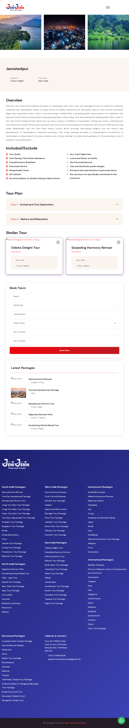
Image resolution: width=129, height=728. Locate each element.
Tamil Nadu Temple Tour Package (17, 679)
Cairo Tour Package (97, 628)
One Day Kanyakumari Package (44, 390)
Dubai (90, 624)
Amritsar (6, 599)
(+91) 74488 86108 (56, 655)
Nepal (90, 603)
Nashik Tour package (11, 658)
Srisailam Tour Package (12, 522)
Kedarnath (6, 649)
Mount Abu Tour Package (56, 526)
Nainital (5, 612)
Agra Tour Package (10, 590)
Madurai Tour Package (12, 556)
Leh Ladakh (7, 594)
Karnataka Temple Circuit (13, 696)
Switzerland (93, 577)
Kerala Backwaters (10, 535)
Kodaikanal (93, 535)
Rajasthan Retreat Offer (41, 414)
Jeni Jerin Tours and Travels (73, 723)
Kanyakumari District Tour (42, 403)
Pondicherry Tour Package (14, 552)
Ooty (4, 539)
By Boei (121, 726)
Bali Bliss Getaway (96, 565)
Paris (90, 585)
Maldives (92, 607)
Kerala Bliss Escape (96, 492)
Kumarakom (93, 552)
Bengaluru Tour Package (13, 526)
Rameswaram (8, 662)
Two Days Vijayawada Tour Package (18, 517)
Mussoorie (6, 607)
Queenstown (94, 615)
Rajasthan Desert (96, 500)
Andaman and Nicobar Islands (101, 517)
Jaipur (91, 522)
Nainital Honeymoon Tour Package (103, 539)
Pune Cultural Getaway (55, 496)
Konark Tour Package (54, 590)
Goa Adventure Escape (55, 492)
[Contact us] (121, 720)
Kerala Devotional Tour (12, 691)
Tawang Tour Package (55, 599)
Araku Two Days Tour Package (16, 513)
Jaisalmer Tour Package (56, 522)
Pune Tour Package (53, 517)
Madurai (5, 671)
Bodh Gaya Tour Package (56, 565)
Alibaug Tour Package (55, 530)
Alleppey (92, 543)
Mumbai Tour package (55, 500)
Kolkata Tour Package (55, 560)
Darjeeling (92, 505)
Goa (90, 530)
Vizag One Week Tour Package (16, 509)
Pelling (48, 577)
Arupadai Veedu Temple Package (17, 641)
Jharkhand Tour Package (56, 569)
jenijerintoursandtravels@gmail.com (64, 659)
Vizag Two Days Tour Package (16, 505)
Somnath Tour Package (55, 535)
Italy (90, 590)
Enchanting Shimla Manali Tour (44, 425)
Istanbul (91, 620)
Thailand (92, 581)
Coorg (91, 513)
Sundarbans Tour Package (57, 586)
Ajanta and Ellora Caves (56, 509)
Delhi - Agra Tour (10, 577)
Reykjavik (92, 611)
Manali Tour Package (11, 582)
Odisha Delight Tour (25, 248)
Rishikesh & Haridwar (11, 603)
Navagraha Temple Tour (13, 700)
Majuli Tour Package (54, 603)
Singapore (92, 594)
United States (94, 598)
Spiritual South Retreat (40, 379)
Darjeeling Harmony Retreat (92, 248)
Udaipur (48, 505)
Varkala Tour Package (12, 543)
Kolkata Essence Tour (55, 556)
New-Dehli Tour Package (13, 586)
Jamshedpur (50, 582)
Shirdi (4, 654)
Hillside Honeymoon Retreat (100, 496)
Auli (89, 509)
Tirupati (5, 675)
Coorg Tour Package (11, 547)
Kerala (4, 530)
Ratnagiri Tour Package (55, 513)
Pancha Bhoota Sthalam (13, 645)
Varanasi (6, 666)
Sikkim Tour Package (54, 573)
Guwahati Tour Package (56, 594)
